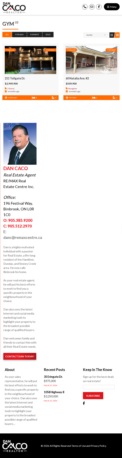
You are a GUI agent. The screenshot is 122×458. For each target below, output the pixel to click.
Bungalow (72, 88)
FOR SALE (19, 34)
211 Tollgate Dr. (15, 78)
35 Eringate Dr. (53, 376)
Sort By (89, 35)
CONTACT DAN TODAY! (19, 356)
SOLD (48, 34)
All (7, 34)
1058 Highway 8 (54, 392)
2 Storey (10, 88)
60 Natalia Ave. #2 (77, 78)
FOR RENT (34, 34)
